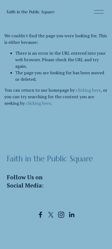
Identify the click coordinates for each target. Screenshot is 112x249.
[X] (51, 214)
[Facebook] (40, 214)
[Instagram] (61, 214)
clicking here (88, 90)
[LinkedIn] (71, 214)
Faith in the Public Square (31, 11)
